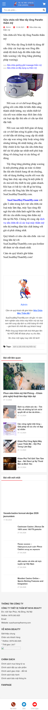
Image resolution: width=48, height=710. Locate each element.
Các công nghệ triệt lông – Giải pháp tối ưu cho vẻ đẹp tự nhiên (30, 426)
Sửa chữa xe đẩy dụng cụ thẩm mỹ (22, 67)
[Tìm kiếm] (44, 10)
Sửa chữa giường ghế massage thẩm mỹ (24, 65)
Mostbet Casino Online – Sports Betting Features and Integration (30, 581)
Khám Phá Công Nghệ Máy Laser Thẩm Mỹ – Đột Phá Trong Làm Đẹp (30, 444)
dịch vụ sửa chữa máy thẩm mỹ (24, 346)
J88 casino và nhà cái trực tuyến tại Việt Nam (30, 562)
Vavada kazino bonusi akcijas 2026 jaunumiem (21, 515)
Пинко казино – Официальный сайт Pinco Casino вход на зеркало (30, 546)
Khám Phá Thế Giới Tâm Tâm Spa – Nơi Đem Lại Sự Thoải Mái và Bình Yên (31, 461)
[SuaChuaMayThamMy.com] (24, 4)
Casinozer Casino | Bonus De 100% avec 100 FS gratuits (31, 528)
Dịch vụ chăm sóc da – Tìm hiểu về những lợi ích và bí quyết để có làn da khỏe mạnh (30, 409)
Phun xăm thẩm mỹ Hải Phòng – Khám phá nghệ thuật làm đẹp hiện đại (22, 395)
